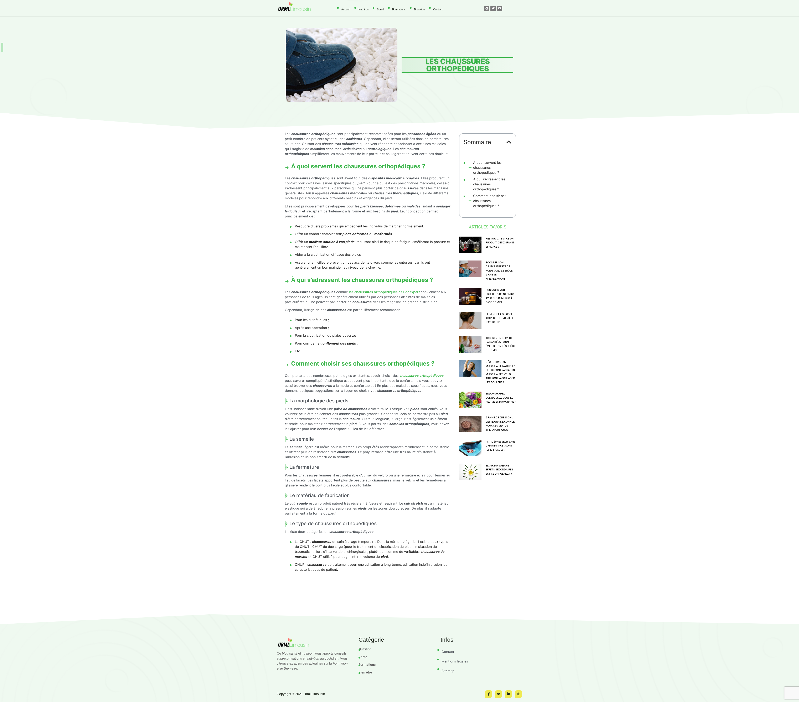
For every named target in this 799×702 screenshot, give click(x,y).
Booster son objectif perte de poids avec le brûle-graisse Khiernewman (499, 270)
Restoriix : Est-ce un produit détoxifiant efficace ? (500, 242)
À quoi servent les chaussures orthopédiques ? (487, 167)
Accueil (345, 9)
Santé (380, 9)
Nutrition (363, 9)
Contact (438, 9)
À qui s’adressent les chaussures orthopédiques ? (489, 184)
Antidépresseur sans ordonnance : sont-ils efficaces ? (500, 445)
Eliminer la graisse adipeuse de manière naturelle (500, 318)
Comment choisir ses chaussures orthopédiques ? (489, 201)
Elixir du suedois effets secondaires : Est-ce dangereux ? (500, 469)
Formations (399, 9)
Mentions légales (455, 661)
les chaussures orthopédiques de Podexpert (384, 292)
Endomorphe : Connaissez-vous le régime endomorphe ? (501, 397)
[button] (508, 142)
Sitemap (448, 671)
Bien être (419, 9)
